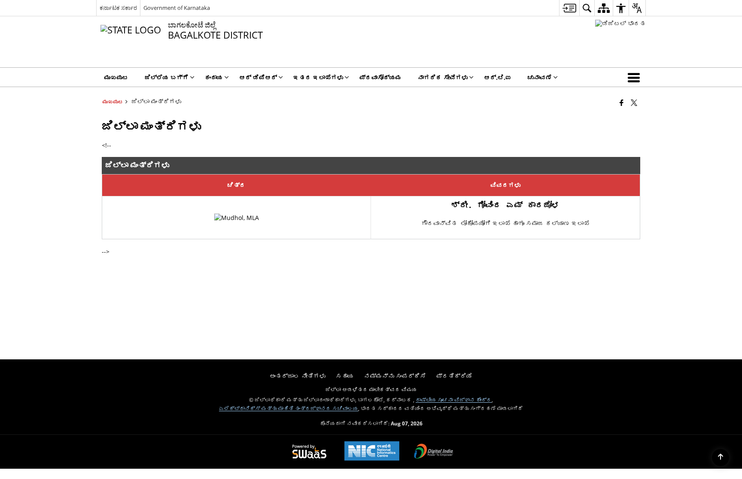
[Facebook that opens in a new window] (621, 102)
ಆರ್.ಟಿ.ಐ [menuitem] (497, 77)
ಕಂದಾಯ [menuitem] (214, 77)
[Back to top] (720, 457)
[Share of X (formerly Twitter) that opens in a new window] (634, 102)
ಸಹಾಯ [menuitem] (345, 376)
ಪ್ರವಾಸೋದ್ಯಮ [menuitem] (380, 77)
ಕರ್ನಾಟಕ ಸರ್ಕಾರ (118, 8)
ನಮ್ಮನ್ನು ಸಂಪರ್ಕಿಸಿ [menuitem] (395, 376)
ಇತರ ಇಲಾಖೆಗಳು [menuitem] (318, 77)
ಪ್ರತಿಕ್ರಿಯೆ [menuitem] (454, 376)
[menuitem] (569, 8)
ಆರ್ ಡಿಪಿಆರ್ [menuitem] (258, 77)
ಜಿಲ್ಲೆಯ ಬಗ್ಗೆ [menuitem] (167, 77)
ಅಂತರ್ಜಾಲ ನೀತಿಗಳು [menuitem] (297, 376)
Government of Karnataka (176, 8)
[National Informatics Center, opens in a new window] (372, 452)
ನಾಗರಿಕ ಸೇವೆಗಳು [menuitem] (443, 77)
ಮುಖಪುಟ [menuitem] (116, 77)
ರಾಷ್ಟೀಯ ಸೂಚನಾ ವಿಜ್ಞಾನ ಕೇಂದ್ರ (454, 399)
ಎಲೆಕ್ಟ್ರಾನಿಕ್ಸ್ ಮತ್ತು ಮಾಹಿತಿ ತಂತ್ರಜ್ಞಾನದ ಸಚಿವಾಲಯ (288, 408)
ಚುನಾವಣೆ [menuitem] (540, 77)
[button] (635, 77)
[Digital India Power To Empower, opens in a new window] (433, 452)
